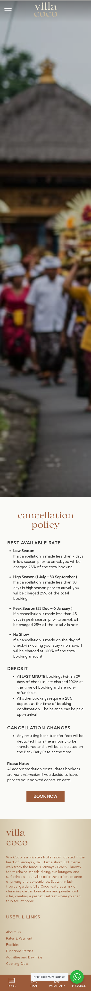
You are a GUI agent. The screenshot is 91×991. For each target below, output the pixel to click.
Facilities (12, 945)
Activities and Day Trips (24, 957)
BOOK (12, 986)
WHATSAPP (57, 986)
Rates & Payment (19, 938)
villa (46, 10)
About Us (13, 932)
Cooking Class (17, 964)
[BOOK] (12, 980)
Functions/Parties (19, 951)
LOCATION (79, 986)
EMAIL (34, 986)
